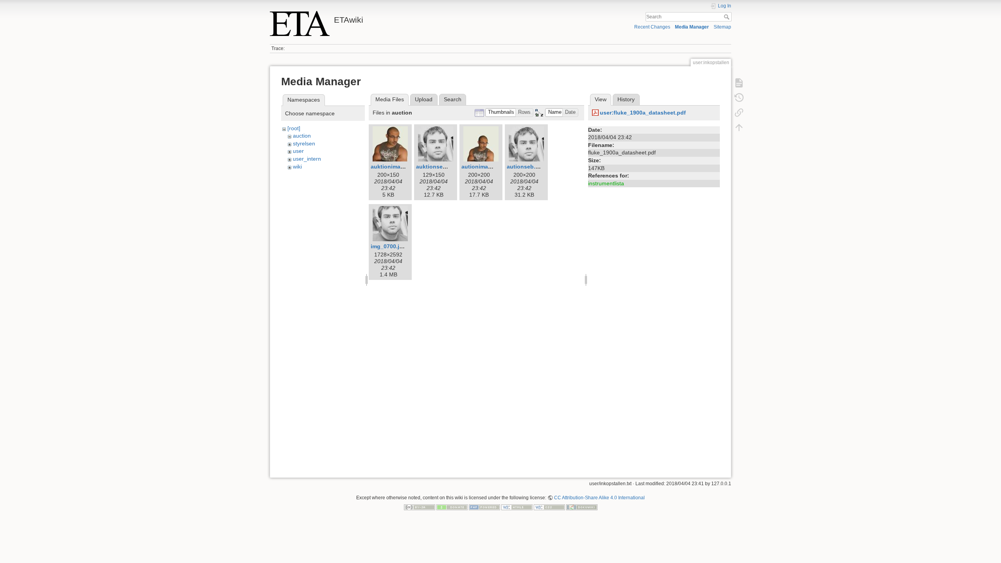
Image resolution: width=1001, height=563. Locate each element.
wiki (297, 166)
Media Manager (692, 27)
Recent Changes (652, 27)
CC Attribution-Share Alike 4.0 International (599, 497)
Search (727, 17)
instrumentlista (606, 183)
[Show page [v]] (739, 82)
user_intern (307, 159)
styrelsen (304, 143)
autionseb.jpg (525, 166)
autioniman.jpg (481, 166)
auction (302, 136)
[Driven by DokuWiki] (581, 507)
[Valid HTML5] (517, 507)
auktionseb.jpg (436, 166)
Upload (423, 99)
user (298, 151)
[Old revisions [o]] (739, 97)
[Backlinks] (739, 112)
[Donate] (452, 507)
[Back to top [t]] (739, 127)
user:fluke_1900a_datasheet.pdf (643, 112)
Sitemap (722, 27)
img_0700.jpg (388, 246)
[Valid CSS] (549, 507)
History (626, 99)
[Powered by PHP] (484, 507)
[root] (293, 128)
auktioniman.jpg (392, 166)
